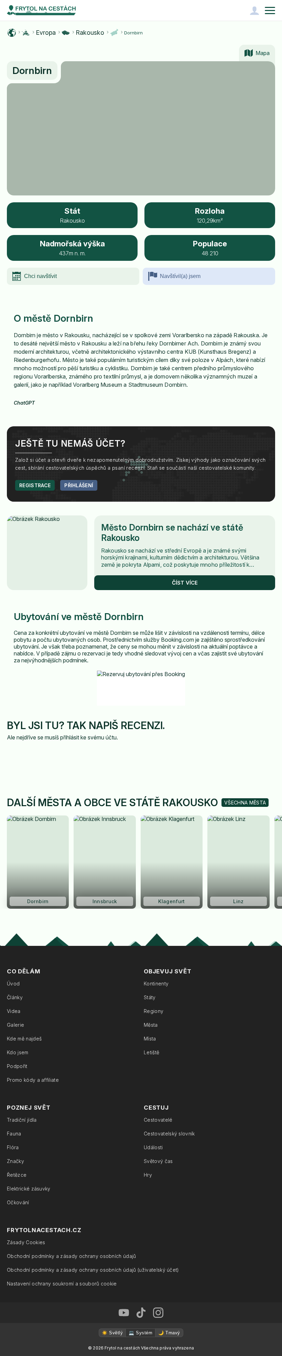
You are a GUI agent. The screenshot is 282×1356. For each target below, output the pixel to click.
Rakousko (90, 32)
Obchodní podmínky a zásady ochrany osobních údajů (71, 1256)
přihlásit (69, 737)
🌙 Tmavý (169, 1332)
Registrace (35, 485)
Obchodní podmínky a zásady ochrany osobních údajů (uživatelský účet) (93, 1270)
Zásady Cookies (26, 1242)
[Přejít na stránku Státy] (66, 33)
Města (151, 1025)
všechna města (245, 802)
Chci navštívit (40, 276)
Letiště (151, 1052)
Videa (14, 1011)
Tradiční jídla (21, 1120)
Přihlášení (78, 485)
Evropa (46, 32)
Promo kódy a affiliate (33, 1080)
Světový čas (158, 1161)
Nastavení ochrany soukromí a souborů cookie (62, 1283)
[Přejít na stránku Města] (114, 33)
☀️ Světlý (112, 1332)
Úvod (13, 983)
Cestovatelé (158, 1120)
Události (153, 1147)
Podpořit (17, 1066)
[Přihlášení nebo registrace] (254, 10)
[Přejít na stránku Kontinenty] (26, 33)
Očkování (18, 1202)
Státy (150, 997)
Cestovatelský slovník (169, 1133)
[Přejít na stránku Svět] (12, 33)
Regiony (153, 1011)
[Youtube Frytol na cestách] (124, 1313)
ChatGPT (24, 403)
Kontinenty (156, 983)
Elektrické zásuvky (29, 1189)
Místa (150, 1039)
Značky (15, 1161)
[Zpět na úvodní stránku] (41, 10)
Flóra (13, 1147)
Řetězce (16, 1175)
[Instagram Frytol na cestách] (158, 1313)
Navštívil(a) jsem (180, 276)
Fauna (14, 1133)
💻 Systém (140, 1332)
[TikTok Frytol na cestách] (141, 1313)
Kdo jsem (18, 1052)
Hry (148, 1175)
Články (15, 997)
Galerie (15, 1025)
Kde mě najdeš (24, 1039)
